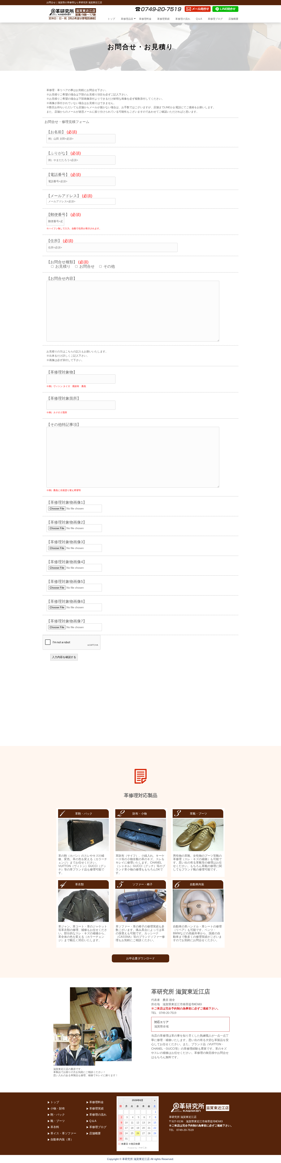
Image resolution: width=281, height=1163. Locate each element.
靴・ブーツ (57, 1120)
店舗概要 (233, 18)
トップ (111, 18)
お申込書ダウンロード (140, 958)
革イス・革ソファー (63, 1133)
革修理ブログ (215, 18)
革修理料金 (145, 18)
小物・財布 (57, 1108)
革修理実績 (163, 18)
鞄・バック (57, 1114)
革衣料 (54, 1127)
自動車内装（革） (61, 1139)
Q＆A (199, 18)
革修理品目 (127, 18)
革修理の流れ (182, 18)
